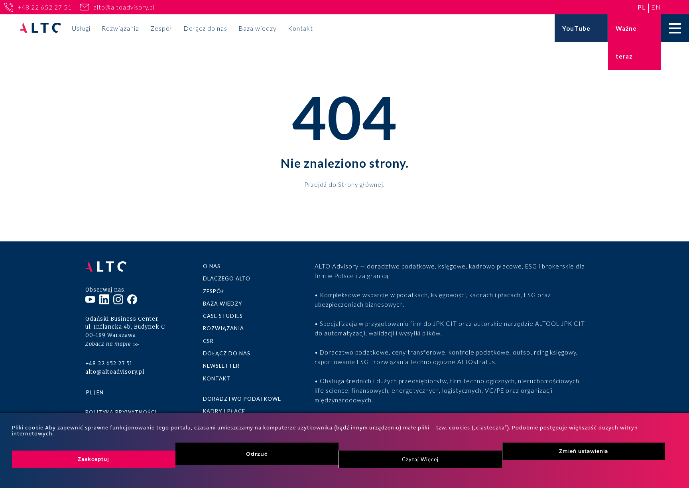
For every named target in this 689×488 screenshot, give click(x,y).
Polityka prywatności (121, 412)
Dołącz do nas (205, 28)
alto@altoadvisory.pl (123, 7)
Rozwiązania (120, 28)
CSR (208, 341)
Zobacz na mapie (108, 344)
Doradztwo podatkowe (242, 399)
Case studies (223, 316)
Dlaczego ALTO (226, 278)
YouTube (576, 28)
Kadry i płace (224, 411)
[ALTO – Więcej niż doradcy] (40, 28)
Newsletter (221, 366)
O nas (211, 266)
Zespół (161, 28)
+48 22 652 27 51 (45, 7)
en (656, 7)
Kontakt (300, 28)
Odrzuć (257, 454)
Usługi (81, 28)
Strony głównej (360, 184)
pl (642, 7)
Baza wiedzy (257, 28)
